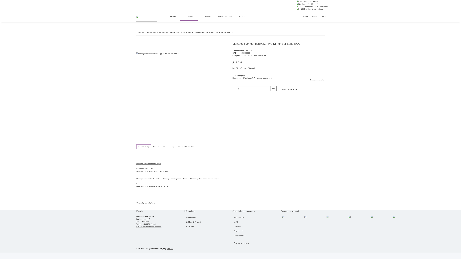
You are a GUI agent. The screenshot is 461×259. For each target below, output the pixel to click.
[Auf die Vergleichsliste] (138, 49)
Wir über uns (191, 217)
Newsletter (190, 226)
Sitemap (237, 226)
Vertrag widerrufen (241, 243)
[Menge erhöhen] (272, 94)
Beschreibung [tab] (143, 147)
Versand (251, 68)
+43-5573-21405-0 (310, 1)
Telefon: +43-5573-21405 (146, 224)
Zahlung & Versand (193, 222)
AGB (236, 222)
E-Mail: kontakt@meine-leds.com (148, 227)
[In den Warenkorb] (138, 40)
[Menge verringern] (234, 88)
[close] (138, 44)
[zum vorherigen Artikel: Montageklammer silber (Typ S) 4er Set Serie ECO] (240, 32)
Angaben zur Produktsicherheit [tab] (182, 147)
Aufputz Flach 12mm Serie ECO (253, 55)
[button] (305, 16)
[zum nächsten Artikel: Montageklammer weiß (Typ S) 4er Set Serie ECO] (236, 32)
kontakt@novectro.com (314, 4)
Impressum (238, 231)
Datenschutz (239, 217)
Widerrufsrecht (240, 235)
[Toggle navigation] (136, 12)
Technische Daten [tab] (160, 147)
